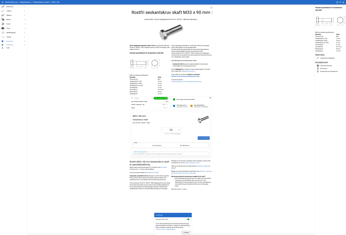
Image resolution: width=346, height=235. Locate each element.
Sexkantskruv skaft (41, 2)
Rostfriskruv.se (11, 2)
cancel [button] (167, 98)
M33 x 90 (56, 2)
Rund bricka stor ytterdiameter (187, 173)
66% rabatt (164, 167)
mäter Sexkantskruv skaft (192, 162)
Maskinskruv (25, 2)
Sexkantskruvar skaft (153, 172)
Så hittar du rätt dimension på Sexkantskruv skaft (185, 76)
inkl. (181, 189)
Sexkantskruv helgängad (203, 166)
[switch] (167, 101)
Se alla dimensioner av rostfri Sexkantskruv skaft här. (186, 81)
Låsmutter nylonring (205, 171)
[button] (23, 6)
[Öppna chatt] (337, 2)
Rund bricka (174, 173)
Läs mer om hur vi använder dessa (165, 229)
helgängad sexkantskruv (188, 71)
